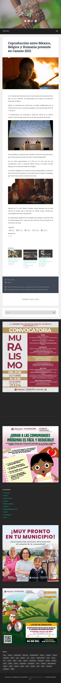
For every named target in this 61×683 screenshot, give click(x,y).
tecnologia (48, 666)
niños (27, 666)
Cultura (9, 282)
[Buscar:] (30, 312)
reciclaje (33, 666)
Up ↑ (30, 679)
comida (9, 660)
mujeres (5, 666)
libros (37, 663)
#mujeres (48, 655)
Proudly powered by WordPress (16, 677)
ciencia (53, 657)
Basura (32, 657)
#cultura (10, 655)
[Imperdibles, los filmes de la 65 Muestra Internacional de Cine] (30, 255)
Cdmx (48, 657)
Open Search (56, 31)
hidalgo (10, 663)
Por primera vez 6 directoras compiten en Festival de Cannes (14, 260)
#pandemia (6, 657)
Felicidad (54, 660)
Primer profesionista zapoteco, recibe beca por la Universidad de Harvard (28, 287)
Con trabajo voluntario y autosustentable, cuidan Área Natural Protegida (27, 289)
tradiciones (6, 669)
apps (17, 657)
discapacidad (32, 660)
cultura (14, 660)
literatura (43, 663)
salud (38, 666)
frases (4, 663)
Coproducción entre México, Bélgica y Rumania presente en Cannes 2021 (29, 47)
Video (5, 517)
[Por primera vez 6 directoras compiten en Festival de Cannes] (15, 254)
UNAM (12, 669)
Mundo (10, 666)
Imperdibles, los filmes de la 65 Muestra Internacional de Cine (30, 262)
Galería (6, 501)
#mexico (42, 655)
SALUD (6, 512)
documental (40, 660)
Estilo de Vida (8, 498)
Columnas (7, 493)
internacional (23, 663)
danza (19, 660)
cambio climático (41, 657)
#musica (55, 655)
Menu (7, 31)
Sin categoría (8, 515)
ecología (48, 660)
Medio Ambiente (8, 504)
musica (22, 666)
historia (16, 663)
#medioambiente (34, 655)
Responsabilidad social (10, 509)
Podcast (6, 506)
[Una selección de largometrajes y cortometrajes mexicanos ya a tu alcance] (46, 254)
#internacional (17, 655)
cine (4, 660)
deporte (25, 660)
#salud (12, 657)
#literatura (25, 655)
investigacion (31, 663)
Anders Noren (51, 677)
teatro (42, 666)
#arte (4, 655)
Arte (28, 657)
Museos (16, 666)
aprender (23, 657)
